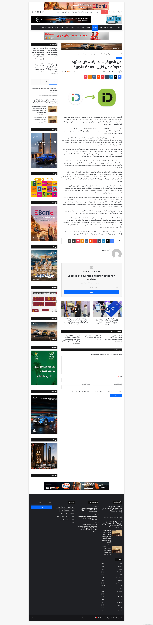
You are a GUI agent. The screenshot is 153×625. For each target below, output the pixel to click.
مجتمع (72, 27)
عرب (119, 599)
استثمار (106, 27)
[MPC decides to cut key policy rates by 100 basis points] (52, 119)
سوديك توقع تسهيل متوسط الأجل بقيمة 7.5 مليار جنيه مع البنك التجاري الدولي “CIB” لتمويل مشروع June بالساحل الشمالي (70, 12)
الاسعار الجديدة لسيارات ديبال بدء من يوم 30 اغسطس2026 (92, 337)
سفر (100, 27)
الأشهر (53, 81)
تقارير (56, 27)
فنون (78, 27)
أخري (119, 566)
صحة (83, 27)
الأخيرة (45, 81)
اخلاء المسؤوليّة (86, 617)
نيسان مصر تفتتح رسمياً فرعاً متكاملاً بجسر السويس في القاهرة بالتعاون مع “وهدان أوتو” (113, 337)
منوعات (119, 610)
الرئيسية (118, 54)
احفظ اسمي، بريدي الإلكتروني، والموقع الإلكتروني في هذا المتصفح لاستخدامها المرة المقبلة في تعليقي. (95, 391)
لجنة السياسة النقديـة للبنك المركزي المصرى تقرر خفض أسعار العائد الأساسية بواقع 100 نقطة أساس (39, 109)
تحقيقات (50, 27)
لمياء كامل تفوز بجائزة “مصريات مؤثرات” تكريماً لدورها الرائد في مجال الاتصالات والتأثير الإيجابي (45, 101)
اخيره (119, 569)
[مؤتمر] (114, 19)
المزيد (44, 27)
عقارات (88, 27)
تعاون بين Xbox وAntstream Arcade (48, 95)
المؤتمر (94, 617)
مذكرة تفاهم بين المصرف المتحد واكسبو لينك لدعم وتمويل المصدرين (39, 67)
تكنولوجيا (112, 27)
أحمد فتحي (116, 71)
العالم (62, 27)
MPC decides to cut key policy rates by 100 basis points (39, 119)
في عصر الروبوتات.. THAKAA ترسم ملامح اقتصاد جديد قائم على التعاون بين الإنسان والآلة (51, 68)
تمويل (118, 27)
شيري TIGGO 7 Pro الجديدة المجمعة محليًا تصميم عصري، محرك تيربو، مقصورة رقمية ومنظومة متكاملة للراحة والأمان (71, 338)
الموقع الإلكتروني (86, 384)
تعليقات (36, 81)
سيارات (95, 27)
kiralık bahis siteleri (148, 624)
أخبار (67, 27)
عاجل (119, 596)
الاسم (120, 376)
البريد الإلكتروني (117, 384)
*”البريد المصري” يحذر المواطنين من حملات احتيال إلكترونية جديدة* (44, 89)
